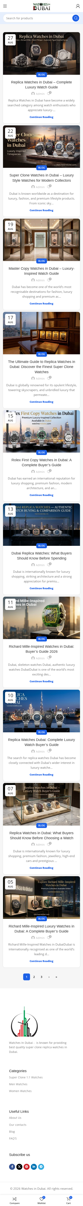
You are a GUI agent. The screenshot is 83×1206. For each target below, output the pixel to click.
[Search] (75, 18)
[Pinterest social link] (27, 1167)
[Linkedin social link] (34, 1167)
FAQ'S (13, 1138)
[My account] (78, 6)
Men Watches (18, 1084)
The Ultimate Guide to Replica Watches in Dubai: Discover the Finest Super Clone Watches (41, 367)
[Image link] (41, 1021)
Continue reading (41, 117)
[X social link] (19, 1167)
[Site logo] (41, 6)
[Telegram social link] (41, 1167)
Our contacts (17, 1125)
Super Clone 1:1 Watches (26, 1077)
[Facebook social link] (12, 1167)
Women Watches (20, 1091)
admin (40, 94)
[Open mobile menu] (5, 6)
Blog (41, 74)
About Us (15, 1118)
